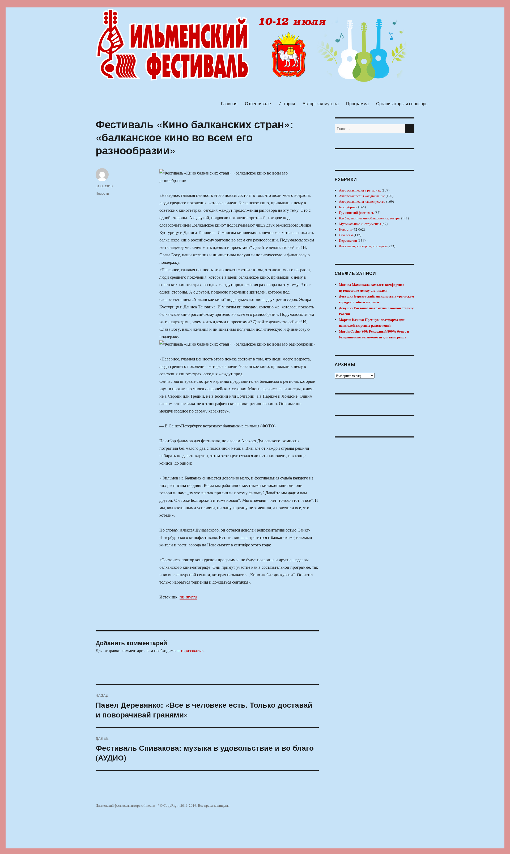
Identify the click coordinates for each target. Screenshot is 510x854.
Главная (229, 103)
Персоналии (348, 240)
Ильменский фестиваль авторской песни (125, 805)
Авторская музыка (321, 103)
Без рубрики (348, 207)
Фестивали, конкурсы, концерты (363, 246)
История (286, 103)
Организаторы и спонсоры (402, 103)
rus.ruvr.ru (188, 597)
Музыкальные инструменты (360, 223)
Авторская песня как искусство (362, 201)
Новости (102, 193)
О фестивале (258, 103)
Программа (357, 103)
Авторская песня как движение (362, 195)
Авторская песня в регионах (360, 190)
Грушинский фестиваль (356, 212)
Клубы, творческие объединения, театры (369, 218)
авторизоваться (190, 650)
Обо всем (346, 234)
